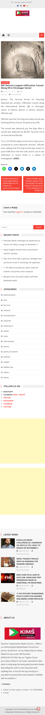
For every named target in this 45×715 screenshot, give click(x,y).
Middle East (8, 367)
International (9, 341)
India (6, 336)
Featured (7, 321)
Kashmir (5, 83)
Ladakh (6, 362)
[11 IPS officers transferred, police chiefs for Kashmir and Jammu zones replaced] (8, 597)
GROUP (22, 395)
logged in (19, 212)
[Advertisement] (22, 441)
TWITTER (7, 398)
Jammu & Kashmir (11, 352)
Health (6, 331)
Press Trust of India (22, 554)
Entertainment (9, 315)
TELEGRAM (7, 404)
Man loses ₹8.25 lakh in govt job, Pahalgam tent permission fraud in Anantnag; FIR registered (23, 261)
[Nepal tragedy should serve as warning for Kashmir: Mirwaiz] (8, 562)
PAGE (15, 395)
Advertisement (9, 295)
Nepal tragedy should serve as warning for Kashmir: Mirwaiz (21, 251)
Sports (6, 377)
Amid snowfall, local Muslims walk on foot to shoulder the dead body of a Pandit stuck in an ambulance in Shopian (34, 184)
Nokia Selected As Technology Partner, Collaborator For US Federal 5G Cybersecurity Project (11, 183)
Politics (6, 372)
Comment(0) (16, 94)
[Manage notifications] (38, 709)
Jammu (6, 346)
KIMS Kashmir (21, 588)
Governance (8, 326)
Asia (5, 300)
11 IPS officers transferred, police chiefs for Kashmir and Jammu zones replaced (21, 270)
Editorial (7, 310)
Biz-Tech (7, 305)
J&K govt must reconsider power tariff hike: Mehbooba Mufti (21, 279)
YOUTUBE (7, 407)
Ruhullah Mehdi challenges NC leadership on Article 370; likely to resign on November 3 (22, 242)
